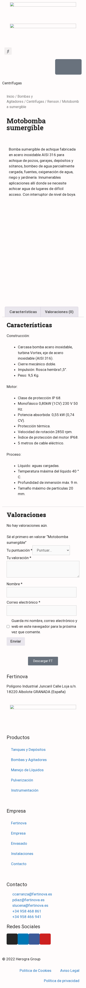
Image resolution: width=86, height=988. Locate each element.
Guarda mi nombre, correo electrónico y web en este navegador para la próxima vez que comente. (44, 626)
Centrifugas (35, 101)
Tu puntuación (19, 550)
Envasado (19, 843)
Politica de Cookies (35, 970)
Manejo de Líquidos (27, 770)
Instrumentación (24, 790)
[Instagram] (12, 939)
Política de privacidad (61, 980)
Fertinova (18, 823)
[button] (8, 51)
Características (23, 312)
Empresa (18, 833)
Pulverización (22, 780)
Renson (53, 101)
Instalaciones (22, 853)
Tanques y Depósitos (28, 749)
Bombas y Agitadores (29, 759)
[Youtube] (45, 939)
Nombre (14, 584)
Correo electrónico (23, 602)
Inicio (10, 96)
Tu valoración (19, 558)
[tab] (23, 312)
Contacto (18, 864)
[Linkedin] (23, 939)
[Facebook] (34, 939)
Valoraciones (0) (59, 312)
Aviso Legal (69, 970)
